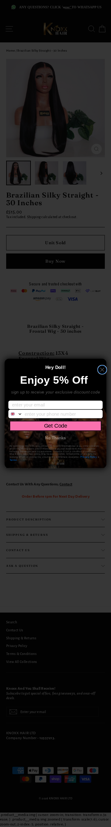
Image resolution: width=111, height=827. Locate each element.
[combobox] (15, 414)
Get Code (55, 426)
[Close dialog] (102, 370)
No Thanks (55, 438)
